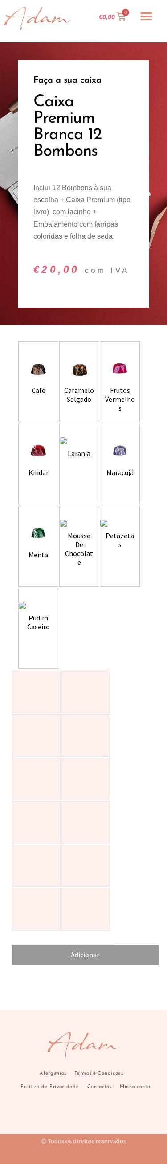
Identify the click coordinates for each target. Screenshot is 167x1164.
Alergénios (53, 1073)
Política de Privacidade (49, 1086)
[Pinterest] (101, 1156)
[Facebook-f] (66, 1156)
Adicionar (85, 954)
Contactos (99, 1086)
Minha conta (135, 1086)
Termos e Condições (98, 1073)
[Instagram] (83, 1156)
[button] (146, 16)
